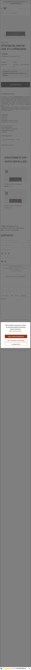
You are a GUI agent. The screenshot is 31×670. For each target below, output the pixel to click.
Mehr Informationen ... (15, 331)
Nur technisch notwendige (16, 340)
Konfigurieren (16, 344)
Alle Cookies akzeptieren (16, 336)
